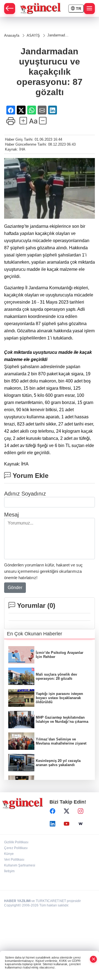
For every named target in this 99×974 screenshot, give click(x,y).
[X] (66, 811)
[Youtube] (66, 823)
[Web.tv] (80, 823)
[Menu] (89, 8)
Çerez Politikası (16, 848)
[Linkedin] (52, 823)
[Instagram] (80, 811)
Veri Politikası (14, 859)
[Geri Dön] (9, 8)
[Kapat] (93, 959)
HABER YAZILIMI (17, 901)
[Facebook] (52, 811)
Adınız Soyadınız (25, 494)
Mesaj (11, 515)
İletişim (9, 871)
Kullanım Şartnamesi (19, 865)
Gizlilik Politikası (16, 842)
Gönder (15, 587)
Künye (9, 854)
